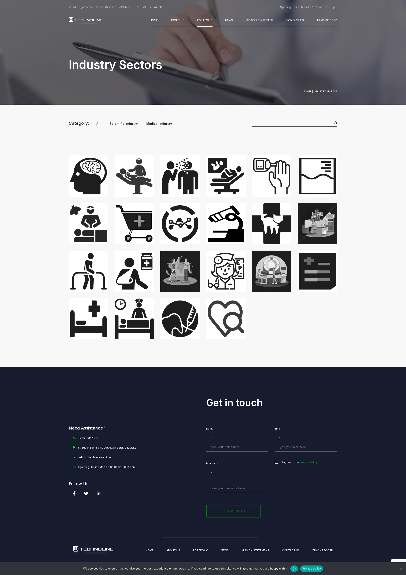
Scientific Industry (124, 123)
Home (154, 20)
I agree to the (299, 462)
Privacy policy (311, 568)
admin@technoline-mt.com (96, 457)
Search (335, 123)
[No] (401, 569)
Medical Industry (159, 123)
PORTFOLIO (205, 20)
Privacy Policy (308, 462)
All (98, 123)
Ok (294, 568)
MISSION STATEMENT (260, 20)
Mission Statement (255, 550)
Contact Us (295, 20)
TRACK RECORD (327, 20)
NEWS (229, 20)
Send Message (233, 511)
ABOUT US (177, 20)
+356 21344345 (88, 437)
